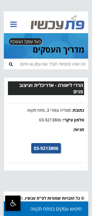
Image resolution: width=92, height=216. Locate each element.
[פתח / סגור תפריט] (13, 24)
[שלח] (11, 64)
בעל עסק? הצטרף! (25, 41)
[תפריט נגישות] (12, 203)
